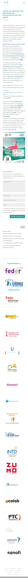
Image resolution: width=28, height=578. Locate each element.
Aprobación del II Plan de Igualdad (12, 236)
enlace (17, 52)
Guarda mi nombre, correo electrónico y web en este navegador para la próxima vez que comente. (14, 210)
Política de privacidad (13, 574)
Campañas (18, 570)
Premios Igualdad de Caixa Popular (12, 233)
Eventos (12, 570)
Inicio (6, 568)
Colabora (16, 572)
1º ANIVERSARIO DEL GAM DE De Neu (13, 243)
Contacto (10, 572)
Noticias (19, 568)
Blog (7, 570)
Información (12, 568)
